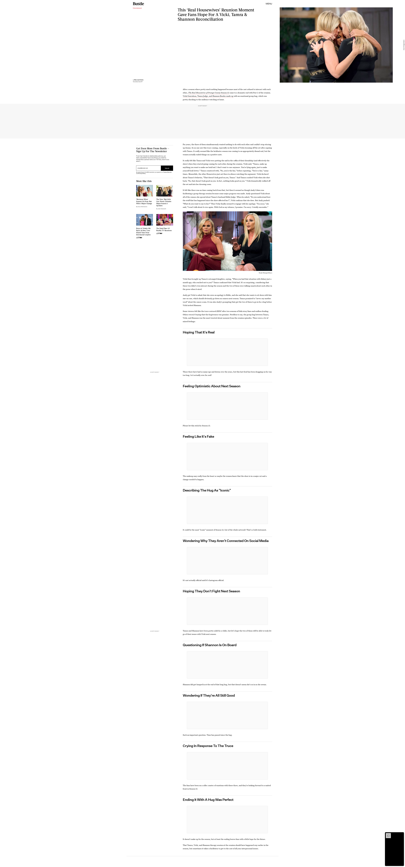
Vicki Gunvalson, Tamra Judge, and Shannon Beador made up (208, 96)
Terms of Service (167, 172)
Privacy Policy (142, 173)
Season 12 (208, 92)
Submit (167, 168)
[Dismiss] (401, 834)
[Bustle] (138, 3)
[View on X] (227, 352)
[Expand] (387, 834)
